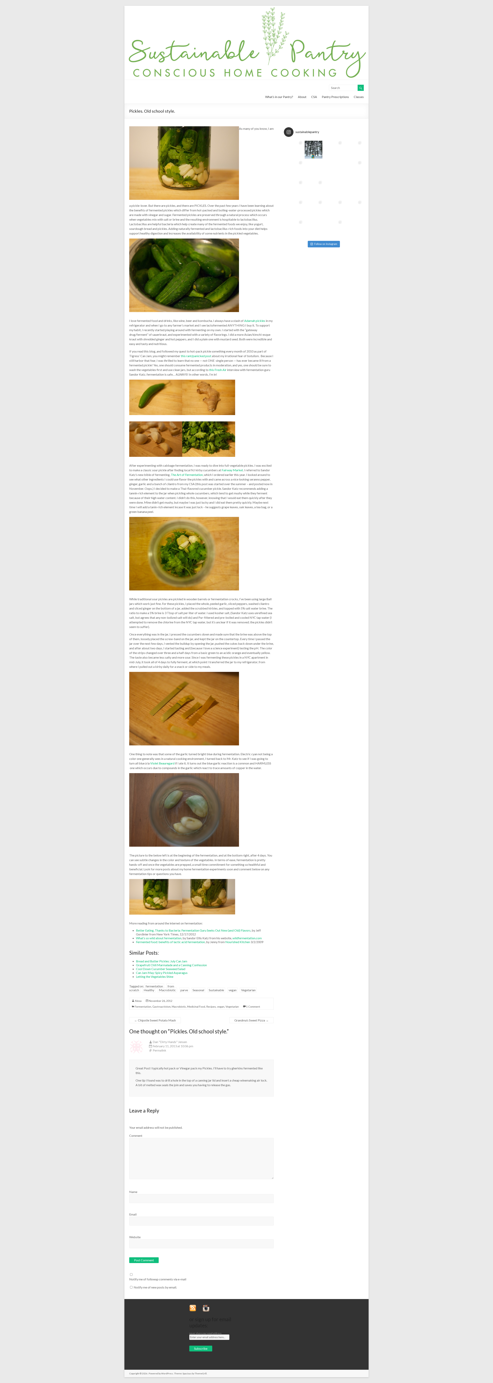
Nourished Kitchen (237, 942)
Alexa (138, 1000)
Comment (135, 1135)
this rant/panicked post (196, 356)
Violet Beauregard (162, 763)
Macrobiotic (167, 990)
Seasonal (198, 990)
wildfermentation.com (247, 938)
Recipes (211, 1006)
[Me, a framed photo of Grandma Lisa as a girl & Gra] (294, 169)
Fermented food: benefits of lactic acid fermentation (170, 942)
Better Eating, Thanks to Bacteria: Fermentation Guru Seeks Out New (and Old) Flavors (193, 930)
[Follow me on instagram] (207, 1306)
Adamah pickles (254, 320)
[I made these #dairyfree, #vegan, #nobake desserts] (333, 229)
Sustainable (216, 990)
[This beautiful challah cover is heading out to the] (353, 169)
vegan (232, 990)
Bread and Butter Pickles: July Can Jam (161, 961)
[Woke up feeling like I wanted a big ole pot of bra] (333, 189)
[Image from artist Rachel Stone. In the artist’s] (314, 229)
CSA (314, 97)
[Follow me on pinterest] (217, 1306)
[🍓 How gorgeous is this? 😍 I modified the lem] (353, 229)
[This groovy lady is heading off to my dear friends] (294, 209)
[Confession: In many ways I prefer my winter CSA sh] (333, 169)
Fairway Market (232, 470)
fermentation (154, 986)
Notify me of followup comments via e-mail (157, 1279)
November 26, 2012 (160, 1000)
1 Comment (253, 1006)
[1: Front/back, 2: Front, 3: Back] (294, 229)
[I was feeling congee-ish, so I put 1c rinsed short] (353, 189)
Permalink (159, 1050)
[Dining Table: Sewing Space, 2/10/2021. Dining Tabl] (353, 150)
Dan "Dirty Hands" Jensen (170, 1042)
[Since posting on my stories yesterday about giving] (314, 169)
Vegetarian (248, 990)
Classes (359, 97)
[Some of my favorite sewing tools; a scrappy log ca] (333, 150)
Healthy (149, 990)
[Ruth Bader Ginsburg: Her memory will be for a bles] (333, 209)
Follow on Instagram (325, 243)
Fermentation (143, 1006)
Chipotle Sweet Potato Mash (155, 1020)
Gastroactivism (161, 1006)
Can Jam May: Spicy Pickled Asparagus (162, 972)
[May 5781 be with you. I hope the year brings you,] (353, 209)
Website (135, 1237)
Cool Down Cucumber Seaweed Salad (160, 969)
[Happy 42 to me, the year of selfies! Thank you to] (294, 189)
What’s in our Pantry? (279, 97)
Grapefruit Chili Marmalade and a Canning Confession (171, 965)
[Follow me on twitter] (200, 1306)
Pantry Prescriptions (335, 97)
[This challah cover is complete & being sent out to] (314, 189)
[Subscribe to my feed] (194, 1306)
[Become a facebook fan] (214, 1306)
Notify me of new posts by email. (155, 1287)
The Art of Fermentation (187, 474)
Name (133, 1192)
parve (184, 990)
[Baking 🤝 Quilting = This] (294, 150)
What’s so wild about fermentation (158, 938)
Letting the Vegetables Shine (154, 976)
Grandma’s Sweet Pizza (251, 1020)
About (302, 97)
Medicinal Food (196, 1006)
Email (133, 1214)
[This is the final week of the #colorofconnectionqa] (314, 150)
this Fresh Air (217, 370)
